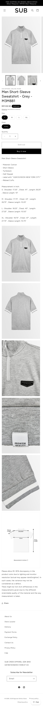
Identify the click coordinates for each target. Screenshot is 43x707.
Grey (7, 127)
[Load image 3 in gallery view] (32, 80)
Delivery (8, 627)
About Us (8, 616)
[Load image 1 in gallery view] (10, 80)
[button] (4, 10)
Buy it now (21, 151)
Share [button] (6, 603)
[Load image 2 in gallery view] (21, 80)
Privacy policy (34, 698)
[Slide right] (40, 80)
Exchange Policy (11, 637)
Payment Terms (11, 632)
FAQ (6, 653)
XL (27, 118)
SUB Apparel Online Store (18, 698)
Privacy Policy (10, 648)
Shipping (4, 109)
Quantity (5, 132)
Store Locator (10, 622)
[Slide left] (2, 80)
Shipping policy (23, 702)
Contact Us (9, 643)
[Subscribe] (33, 678)
